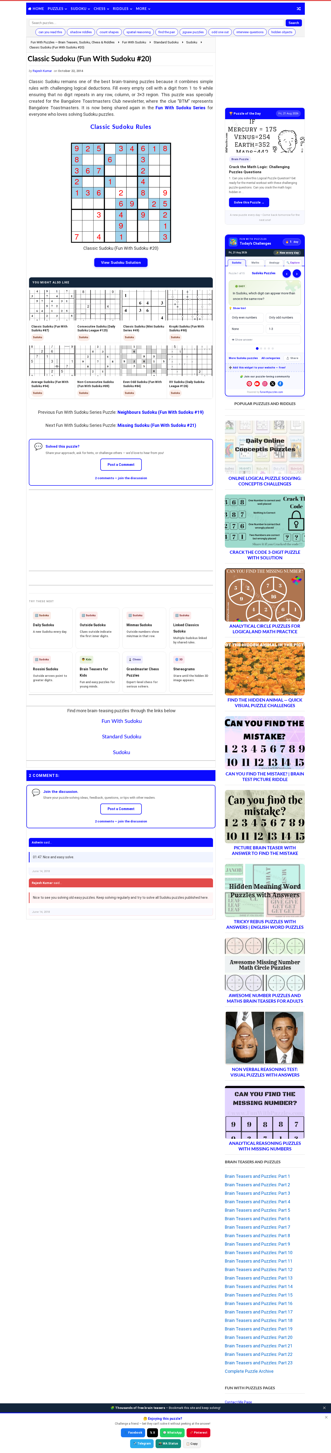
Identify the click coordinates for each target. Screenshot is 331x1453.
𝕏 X (152, 1432)
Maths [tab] (255, 262)
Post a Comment (121, 465)
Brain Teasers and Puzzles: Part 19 (258, 1328)
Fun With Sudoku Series (180, 107)
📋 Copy (192, 1443)
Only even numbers (244, 317)
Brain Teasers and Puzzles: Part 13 (258, 1278)
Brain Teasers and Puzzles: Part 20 (258, 1337)
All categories (270, 358)
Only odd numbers (281, 317)
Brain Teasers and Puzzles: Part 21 (258, 1345)
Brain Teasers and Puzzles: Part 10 (258, 1252)
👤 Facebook (133, 1432)
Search (294, 23)
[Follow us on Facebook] (280, 383)
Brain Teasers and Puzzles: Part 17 (258, 1311)
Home (38, 9)
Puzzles (55, 9)
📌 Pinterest (198, 1432)
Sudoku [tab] (236, 262)
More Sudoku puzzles (243, 358)
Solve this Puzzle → (249, 202)
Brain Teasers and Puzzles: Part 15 (258, 1294)
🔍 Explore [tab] (293, 262)
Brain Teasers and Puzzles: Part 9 (257, 1244)
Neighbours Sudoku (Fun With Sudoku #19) (161, 412)
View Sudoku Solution (121, 262)
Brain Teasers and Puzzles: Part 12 (258, 1269)
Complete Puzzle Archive (249, 1371)
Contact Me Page (238, 1402)
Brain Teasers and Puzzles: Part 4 (257, 1201)
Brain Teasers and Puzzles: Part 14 (258, 1286)
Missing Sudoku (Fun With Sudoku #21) (157, 425)
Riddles (121, 9)
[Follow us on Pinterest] (249, 383)
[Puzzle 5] (273, 348)
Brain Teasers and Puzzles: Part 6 (257, 1218)
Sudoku (79, 9)
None (235, 329)
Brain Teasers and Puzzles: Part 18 (258, 1320)
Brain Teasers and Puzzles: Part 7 (257, 1227)
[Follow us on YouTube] (257, 383)
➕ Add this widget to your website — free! (257, 367)
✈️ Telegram (142, 1443)
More (141, 9)
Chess (100, 9)
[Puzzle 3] (265, 348)
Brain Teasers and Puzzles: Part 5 (257, 1210)
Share (294, 358)
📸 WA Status (168, 1443)
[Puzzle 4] (269, 348)
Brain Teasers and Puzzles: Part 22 (258, 1354)
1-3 (271, 329)
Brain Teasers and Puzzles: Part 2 (257, 1184)
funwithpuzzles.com (271, 392)
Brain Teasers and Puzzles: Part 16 (258, 1303)
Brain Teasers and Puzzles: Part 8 (257, 1235)
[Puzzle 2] (261, 348)
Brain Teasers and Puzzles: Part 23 (258, 1362)
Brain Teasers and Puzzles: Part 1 (257, 1176)
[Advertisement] (121, 526)
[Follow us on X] (272, 383)
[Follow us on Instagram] (265, 383)
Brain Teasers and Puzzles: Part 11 (258, 1261)
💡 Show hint (237, 308)
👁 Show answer (242, 339)
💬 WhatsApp (172, 1432)
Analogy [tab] (274, 262)
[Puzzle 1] (257, 348)
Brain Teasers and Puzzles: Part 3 (257, 1193)
